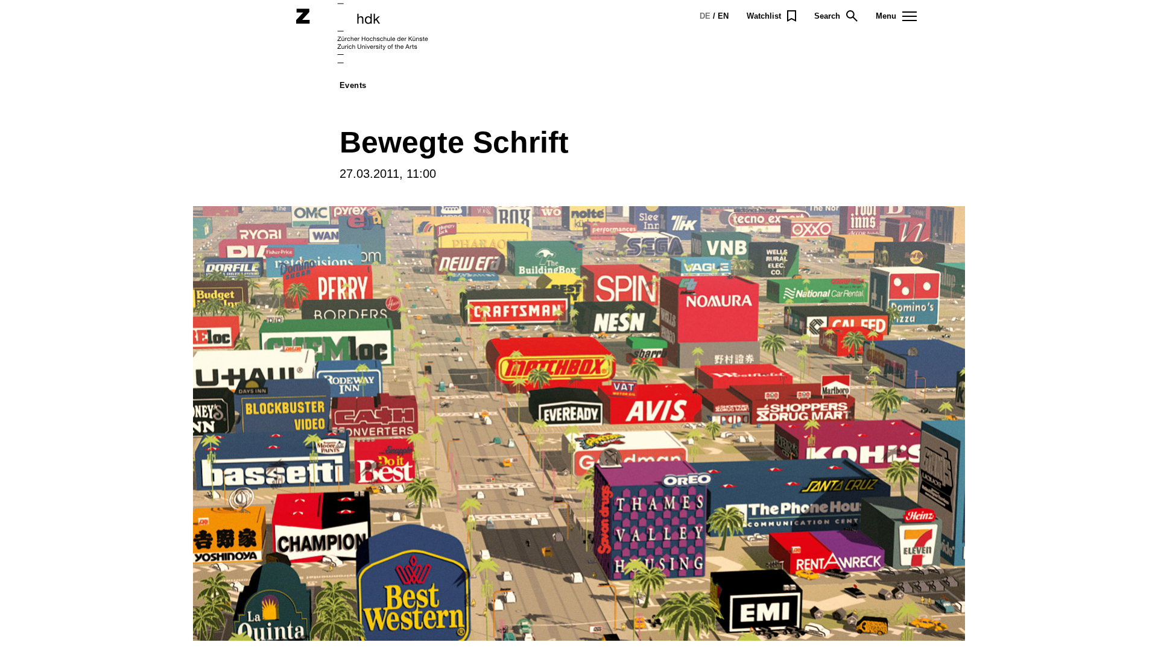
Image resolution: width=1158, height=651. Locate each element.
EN (723, 15)
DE (705, 15)
